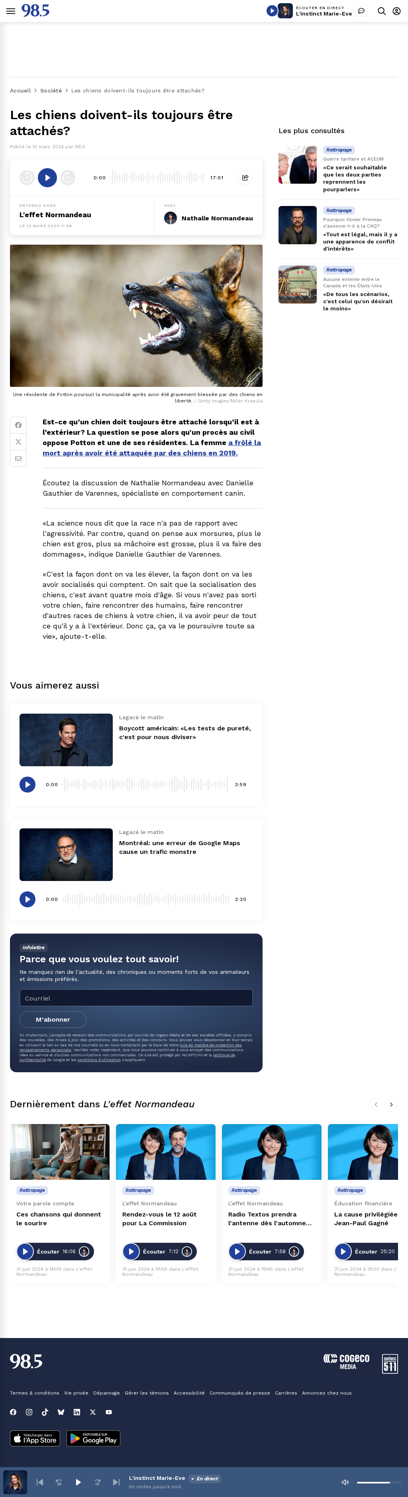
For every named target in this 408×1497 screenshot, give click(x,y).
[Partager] (245, 177)
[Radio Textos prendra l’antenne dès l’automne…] (272, 1152)
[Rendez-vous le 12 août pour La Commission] (166, 1152)
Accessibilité (189, 1393)
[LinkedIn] (77, 1412)
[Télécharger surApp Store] (35, 1439)
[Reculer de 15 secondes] (27, 177)
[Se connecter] (397, 11)
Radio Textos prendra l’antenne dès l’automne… (270, 1219)
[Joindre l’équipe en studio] (361, 11)
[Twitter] (18, 442)
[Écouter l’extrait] (47, 177)
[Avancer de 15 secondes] (67, 177)
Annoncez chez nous (327, 1393)
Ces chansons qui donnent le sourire (58, 1219)
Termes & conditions (34, 1393)
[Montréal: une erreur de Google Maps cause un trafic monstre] (66, 854)
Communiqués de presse (240, 1393)
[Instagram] (29, 1412)
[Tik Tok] (45, 1412)
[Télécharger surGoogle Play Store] (93, 1439)
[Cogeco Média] (346, 1367)
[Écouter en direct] (272, 10)
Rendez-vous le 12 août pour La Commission (159, 1219)
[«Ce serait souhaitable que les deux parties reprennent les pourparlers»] (298, 164)
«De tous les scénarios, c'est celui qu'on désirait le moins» (357, 301)
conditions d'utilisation (99, 1060)
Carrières (286, 1393)
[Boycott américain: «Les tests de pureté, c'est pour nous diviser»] (66, 740)
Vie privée (76, 1393)
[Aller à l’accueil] (35, 14)
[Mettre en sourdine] (345, 1482)
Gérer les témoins (147, 1393)
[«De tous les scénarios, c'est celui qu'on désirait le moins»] (298, 284)
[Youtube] (109, 1412)
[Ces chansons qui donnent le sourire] (60, 1152)
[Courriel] (18, 458)
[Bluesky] (61, 1412)
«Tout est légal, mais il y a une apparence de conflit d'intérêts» (360, 241)
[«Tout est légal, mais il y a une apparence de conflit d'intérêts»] (298, 225)
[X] (93, 1412)
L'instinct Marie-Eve (324, 13)
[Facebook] (18, 425)
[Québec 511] (390, 1371)
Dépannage (106, 1393)
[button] (40, 1482)
